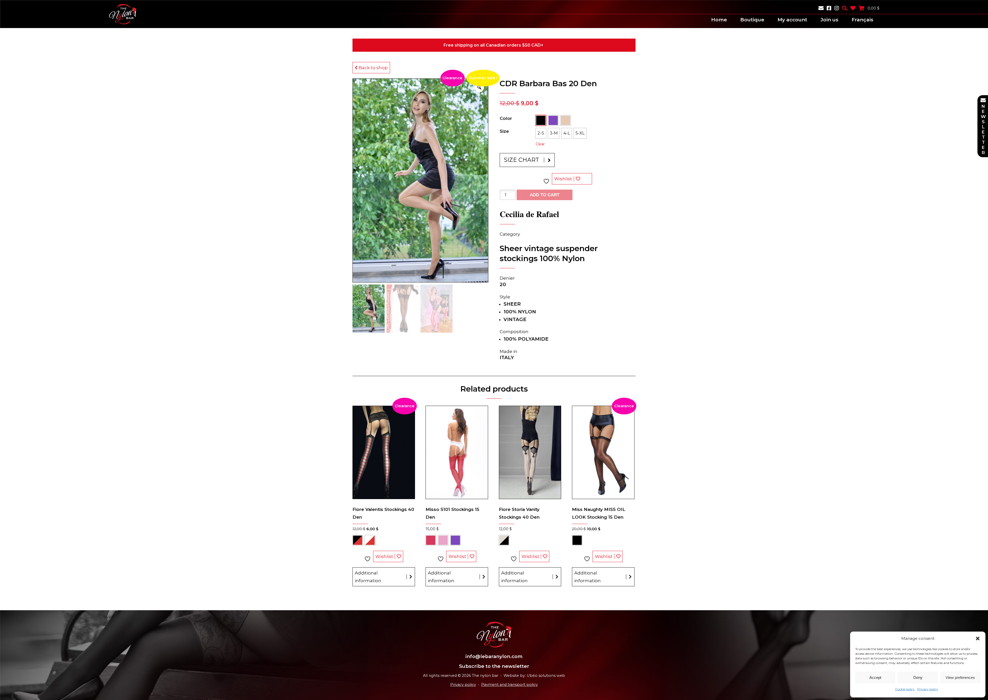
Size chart (521, 159)
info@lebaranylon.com (494, 656)
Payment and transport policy (509, 684)
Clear (540, 144)
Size (504, 131)
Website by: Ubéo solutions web (534, 675)
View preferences (960, 677)
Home (719, 20)
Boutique (752, 20)
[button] (977, 638)
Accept (875, 677)
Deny (917, 677)
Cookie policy (905, 689)
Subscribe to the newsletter (494, 666)
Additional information (368, 576)
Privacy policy (927, 689)
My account (792, 20)
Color (506, 118)
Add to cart (544, 194)
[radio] (541, 120)
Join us (829, 20)
